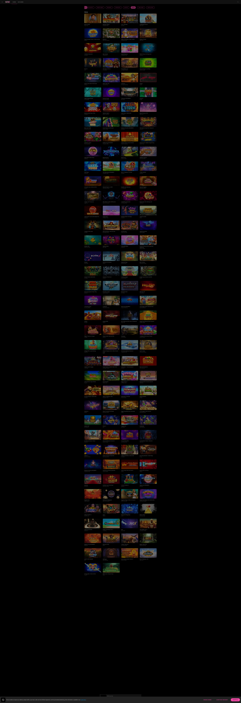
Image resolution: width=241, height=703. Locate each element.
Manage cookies (207, 699)
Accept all (235, 699)
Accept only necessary (222, 699)
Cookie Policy (83, 699)
